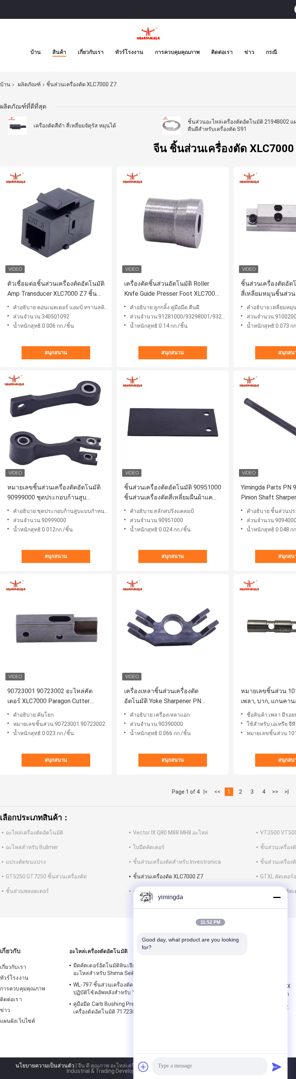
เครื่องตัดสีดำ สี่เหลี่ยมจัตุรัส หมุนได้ (75, 125)
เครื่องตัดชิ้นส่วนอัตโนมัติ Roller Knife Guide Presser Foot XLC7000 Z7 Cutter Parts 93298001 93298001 (171, 289)
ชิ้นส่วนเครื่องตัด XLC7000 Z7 (168, 876)
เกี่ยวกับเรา (91, 52)
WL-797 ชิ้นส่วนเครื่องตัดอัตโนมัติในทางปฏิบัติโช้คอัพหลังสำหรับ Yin (121, 988)
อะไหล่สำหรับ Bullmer (32, 847)
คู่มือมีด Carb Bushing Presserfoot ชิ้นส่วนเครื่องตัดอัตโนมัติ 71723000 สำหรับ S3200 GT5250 (125, 1009)
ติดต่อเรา (222, 52)
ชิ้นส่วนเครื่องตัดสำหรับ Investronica (177, 862)
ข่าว (249, 52)
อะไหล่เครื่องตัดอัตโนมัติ (34, 832)
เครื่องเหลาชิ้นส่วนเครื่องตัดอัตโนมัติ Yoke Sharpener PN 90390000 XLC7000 (162, 696)
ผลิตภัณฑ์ (29, 84)
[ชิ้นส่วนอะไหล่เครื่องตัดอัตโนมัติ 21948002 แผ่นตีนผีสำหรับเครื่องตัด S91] (171, 125)
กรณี (271, 52)
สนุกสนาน (56, 352)
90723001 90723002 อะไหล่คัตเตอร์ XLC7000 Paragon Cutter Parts (49, 696)
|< (206, 792)
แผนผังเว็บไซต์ (17, 1021)
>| (286, 792)
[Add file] (143, 1066)
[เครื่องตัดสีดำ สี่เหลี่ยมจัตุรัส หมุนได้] (17, 125)
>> (275, 792)
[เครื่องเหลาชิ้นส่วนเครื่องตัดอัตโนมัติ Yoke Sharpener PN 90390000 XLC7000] (172, 630)
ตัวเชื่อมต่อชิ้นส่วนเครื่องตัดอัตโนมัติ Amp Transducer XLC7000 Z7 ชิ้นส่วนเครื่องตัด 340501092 (55, 289)
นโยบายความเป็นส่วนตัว (44, 1065)
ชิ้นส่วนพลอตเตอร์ (27, 891)
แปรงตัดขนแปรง (26, 862)
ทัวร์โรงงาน (129, 52)
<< (217, 792)
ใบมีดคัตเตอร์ (149, 847)
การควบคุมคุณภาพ (177, 52)
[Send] (277, 1066)
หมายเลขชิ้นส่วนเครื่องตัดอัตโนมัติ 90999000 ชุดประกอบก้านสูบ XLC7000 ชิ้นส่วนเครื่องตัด (54, 493)
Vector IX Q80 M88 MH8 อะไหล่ (170, 832)
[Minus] (276, 897)
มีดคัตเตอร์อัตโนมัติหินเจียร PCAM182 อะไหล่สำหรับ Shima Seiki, (118, 969)
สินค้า (59, 52)
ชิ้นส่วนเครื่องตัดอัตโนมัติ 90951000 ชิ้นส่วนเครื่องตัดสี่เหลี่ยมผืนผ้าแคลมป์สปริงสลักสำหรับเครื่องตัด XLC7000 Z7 (172, 493)
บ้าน (35, 52)
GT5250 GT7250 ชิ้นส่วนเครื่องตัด (46, 876)
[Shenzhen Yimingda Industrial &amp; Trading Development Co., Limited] (148, 34)
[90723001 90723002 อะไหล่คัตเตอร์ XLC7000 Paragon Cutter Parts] (55, 630)
